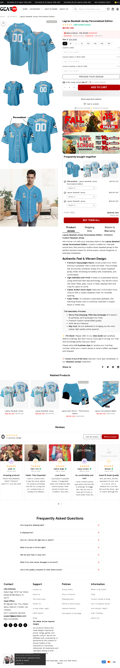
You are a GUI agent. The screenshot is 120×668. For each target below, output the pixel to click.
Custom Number (69, 66)
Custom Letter (68, 48)
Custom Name (68, 57)
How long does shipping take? (32, 525)
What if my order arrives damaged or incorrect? (39, 562)
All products (12, 16)
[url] (15, 616)
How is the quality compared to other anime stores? (41, 570)
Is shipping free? (26, 532)
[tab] (58, 504)
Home (2, 16)
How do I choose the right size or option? (37, 540)
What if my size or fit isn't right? (33, 547)
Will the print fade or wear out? (33, 555)
